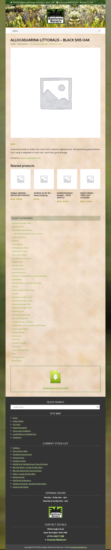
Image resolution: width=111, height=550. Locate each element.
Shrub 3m (16, 339)
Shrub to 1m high (19, 343)
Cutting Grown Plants (20, 248)
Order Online (18, 421)
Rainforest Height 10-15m (22, 297)
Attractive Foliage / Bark (21, 223)
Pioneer (15, 293)
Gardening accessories (21, 258)
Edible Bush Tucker (19, 251)
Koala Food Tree (18, 272)
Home (15, 418)
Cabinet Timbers (18, 237)
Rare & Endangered (20, 318)
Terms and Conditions (22, 431)
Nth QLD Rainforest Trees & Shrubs (27, 470)
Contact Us (17, 437)
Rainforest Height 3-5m (21, 304)
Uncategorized (18, 357)
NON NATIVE (17, 279)
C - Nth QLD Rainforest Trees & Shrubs (27, 233)
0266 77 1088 (59, 536)
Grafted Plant (17, 262)
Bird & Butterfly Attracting (22, 230)
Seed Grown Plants (28, 158)
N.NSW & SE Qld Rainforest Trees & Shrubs (29, 276)
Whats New (16, 360)
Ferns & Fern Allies (19, 255)
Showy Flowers (18, 332)
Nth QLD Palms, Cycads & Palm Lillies (27, 283)
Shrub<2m (16, 346)
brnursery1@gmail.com (56, 539)
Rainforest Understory (21, 315)
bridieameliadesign (79, 547)
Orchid (14, 286)
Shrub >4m (16, 336)
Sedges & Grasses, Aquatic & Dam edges (28, 325)
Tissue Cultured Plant (20, 350)
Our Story (17, 424)
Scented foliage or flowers (23, 322)
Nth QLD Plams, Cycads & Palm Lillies (28, 467)
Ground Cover (18, 265)
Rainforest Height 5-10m (22, 308)
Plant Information (20, 427)
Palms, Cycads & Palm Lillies (23, 290)
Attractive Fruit (18, 226)
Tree (39, 158)
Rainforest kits (18, 311)
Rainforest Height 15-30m (22, 300)
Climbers (15, 241)
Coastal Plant (17, 244)
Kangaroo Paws (18, 269)
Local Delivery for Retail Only (24, 434)
